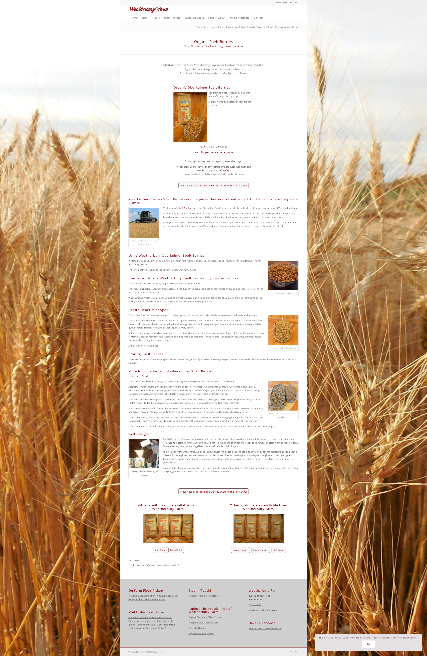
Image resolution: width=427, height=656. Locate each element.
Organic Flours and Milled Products (206, 617)
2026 (168, 617)
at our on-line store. (155, 599)
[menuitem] (134, 18)
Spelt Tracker (184, 207)
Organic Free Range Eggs (201, 633)
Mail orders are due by (140, 617)
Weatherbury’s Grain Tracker (203, 622)
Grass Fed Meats (197, 627)
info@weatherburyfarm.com (263, 610)
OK (368, 644)
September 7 (137, 599)
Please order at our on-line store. (145, 620)
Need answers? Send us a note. (265, 628)
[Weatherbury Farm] (148, 9)
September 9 (142, 624)
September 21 (153, 628)
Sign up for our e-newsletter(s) (203, 595)
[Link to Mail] (296, 2)
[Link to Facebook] (291, 2)
